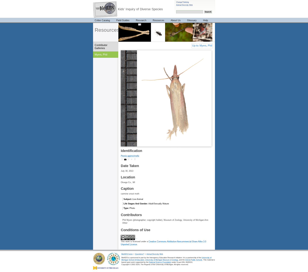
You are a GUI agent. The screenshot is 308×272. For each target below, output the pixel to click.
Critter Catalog (102, 20)
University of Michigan (153, 260)
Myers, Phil (101, 54)
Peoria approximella (130, 156)
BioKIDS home (127, 254)
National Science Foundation (160, 262)
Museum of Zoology (170, 260)
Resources (158, 20)
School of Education (136, 260)
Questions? (139, 254)
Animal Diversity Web (184, 5)
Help (205, 20)
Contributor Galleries (101, 47)
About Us (175, 20)
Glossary (192, 20)
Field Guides (123, 20)
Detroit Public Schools (193, 260)
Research (141, 20)
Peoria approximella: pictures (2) (125, 159)
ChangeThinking (182, 2)
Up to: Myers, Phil (202, 45)
